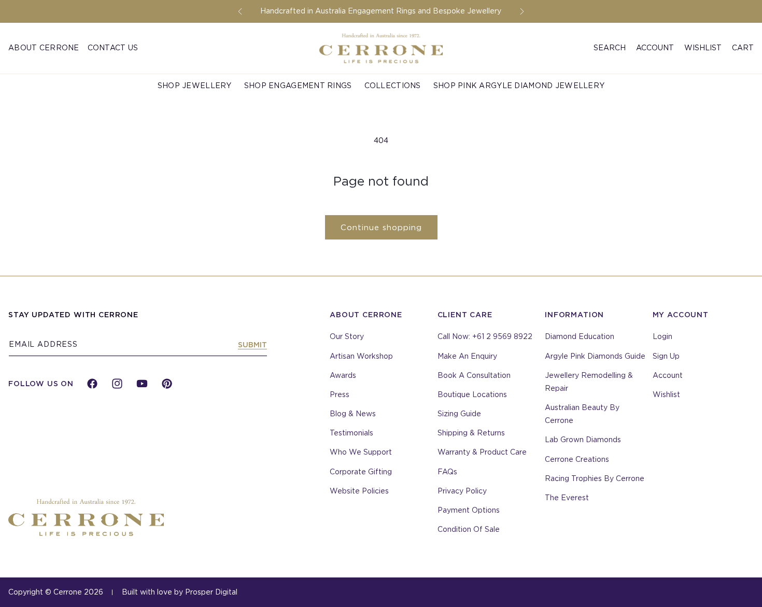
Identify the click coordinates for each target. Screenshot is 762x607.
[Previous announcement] (240, 11)
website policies (359, 491)
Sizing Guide (459, 414)
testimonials (351, 433)
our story (347, 336)
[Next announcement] (522, 11)
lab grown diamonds (583, 439)
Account (668, 375)
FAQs (447, 472)
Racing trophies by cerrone (594, 478)
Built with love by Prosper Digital (179, 592)
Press (339, 394)
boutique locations (472, 394)
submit (252, 345)
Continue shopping (381, 227)
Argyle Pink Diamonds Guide (595, 356)
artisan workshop (361, 356)
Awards (343, 375)
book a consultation (474, 375)
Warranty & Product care (482, 452)
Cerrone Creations (577, 459)
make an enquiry (467, 356)
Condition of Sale (469, 529)
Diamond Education (579, 336)
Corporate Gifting (361, 472)
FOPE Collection (46, 79)
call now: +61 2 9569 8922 (485, 336)
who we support (361, 452)
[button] (610, 47)
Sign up (666, 356)
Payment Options (469, 510)
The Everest (567, 497)
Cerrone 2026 (78, 592)
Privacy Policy (462, 491)
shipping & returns (471, 433)
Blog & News (353, 414)
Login (662, 336)
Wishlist (703, 48)
